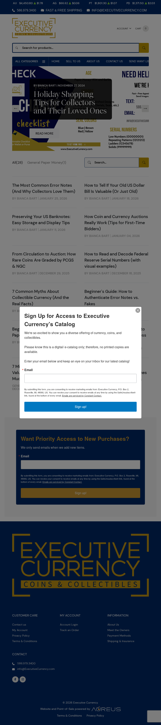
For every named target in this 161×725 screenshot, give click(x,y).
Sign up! (80, 406)
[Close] (137, 310)
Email (28, 369)
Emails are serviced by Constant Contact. (82, 395)
